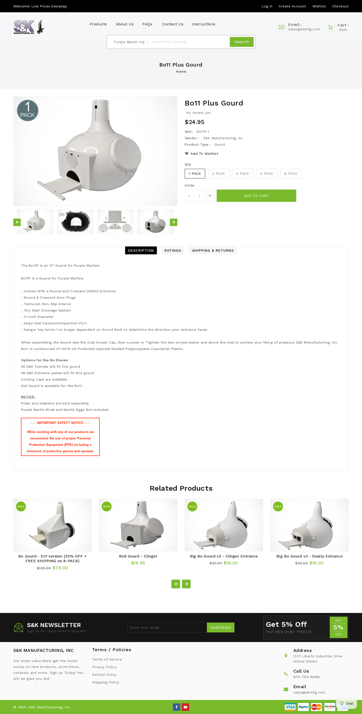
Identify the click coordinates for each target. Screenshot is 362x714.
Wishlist (319, 6)
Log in (267, 6)
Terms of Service (107, 659)
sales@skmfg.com (309, 692)
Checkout (340, 6)
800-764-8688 (306, 677)
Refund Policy (104, 675)
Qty (188, 164)
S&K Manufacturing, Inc (43, 650)
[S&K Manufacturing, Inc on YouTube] (185, 707)
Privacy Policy (104, 667)
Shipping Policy (105, 682)
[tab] (141, 250)
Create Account (292, 6)
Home (181, 71)
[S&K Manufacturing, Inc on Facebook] (177, 707)
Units (190, 185)
